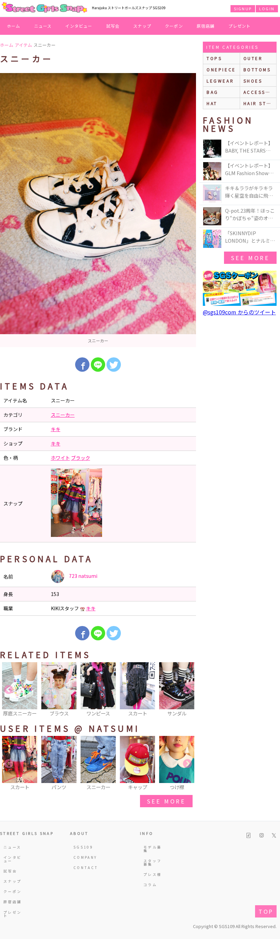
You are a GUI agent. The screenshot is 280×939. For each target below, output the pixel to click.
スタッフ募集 (152, 862)
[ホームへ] (44, 8)
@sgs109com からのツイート (239, 312)
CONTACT (84, 867)
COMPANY (84, 857)
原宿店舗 (206, 26)
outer (253, 58)
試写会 (113, 26)
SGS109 (83, 847)
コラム (150, 884)
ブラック (80, 457)
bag (213, 92)
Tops (214, 58)
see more (166, 801)
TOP (265, 911)
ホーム (13, 26)
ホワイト (60, 457)
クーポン (174, 26)
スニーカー (63, 414)
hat (212, 103)
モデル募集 (152, 848)
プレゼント (239, 26)
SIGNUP (243, 8)
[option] (98, 210)
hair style (260, 103)
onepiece (221, 69)
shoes (253, 81)
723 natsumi (82, 575)
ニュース (43, 26)
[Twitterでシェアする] (114, 364)
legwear (220, 81)
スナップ (142, 26)
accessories (260, 92)
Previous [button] (8, 690)
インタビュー (78, 26)
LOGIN (267, 8)
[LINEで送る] (98, 364)
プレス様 (152, 874)
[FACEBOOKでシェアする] (82, 364)
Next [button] (187, 690)
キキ (55, 429)
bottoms (257, 69)
